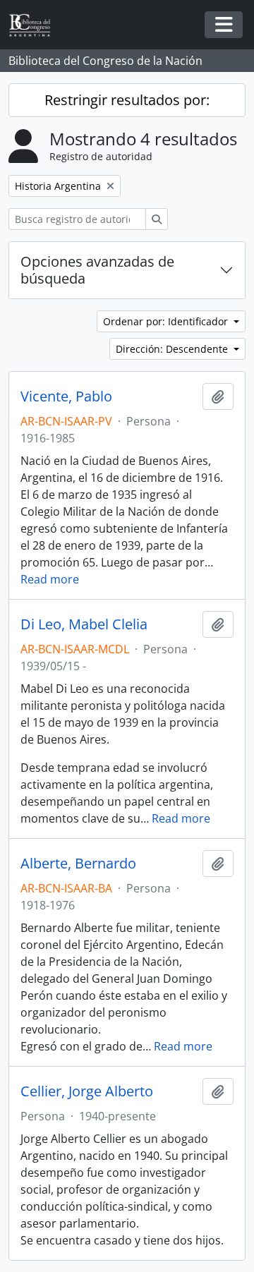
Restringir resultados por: (127, 99)
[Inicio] (35, 25)
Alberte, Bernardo (78, 863)
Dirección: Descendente (173, 349)
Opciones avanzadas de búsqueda (97, 270)
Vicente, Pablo (66, 396)
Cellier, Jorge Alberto (86, 1091)
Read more (49, 579)
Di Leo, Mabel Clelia (83, 624)
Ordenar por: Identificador (167, 321)
